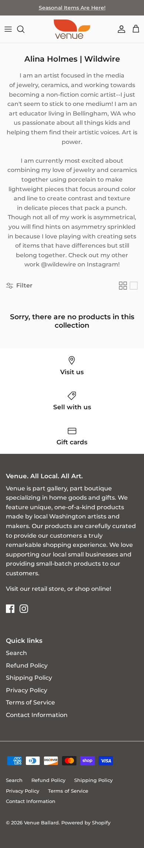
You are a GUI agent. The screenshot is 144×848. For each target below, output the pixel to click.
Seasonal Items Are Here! (72, 7)
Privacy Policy (26, 690)
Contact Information (37, 714)
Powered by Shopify (85, 822)
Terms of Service (30, 702)
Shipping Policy (29, 677)
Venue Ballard (41, 822)
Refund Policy (27, 665)
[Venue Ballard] (72, 29)
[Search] (24, 29)
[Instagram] (24, 608)
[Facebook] (10, 608)
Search (16, 652)
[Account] (120, 29)
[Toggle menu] (8, 29)
